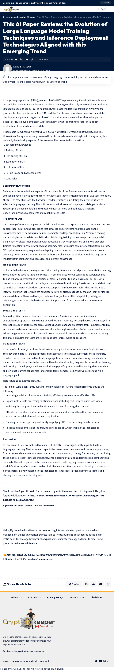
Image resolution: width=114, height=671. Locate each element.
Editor (17, 67)
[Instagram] (104, 661)
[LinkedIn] (108, 661)
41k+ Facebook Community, (81, 495)
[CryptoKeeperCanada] (11, 9)
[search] (89, 8)
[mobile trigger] (108, 9)
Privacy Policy (41, 2)
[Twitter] (96, 661)
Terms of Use (58, 2)
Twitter (30, 495)
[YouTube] (100, 661)
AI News (27, 67)
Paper (21, 491)
